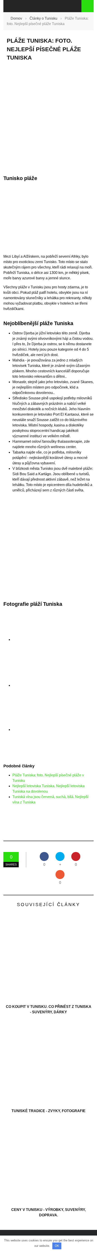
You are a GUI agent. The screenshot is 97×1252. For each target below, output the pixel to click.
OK (57, 1245)
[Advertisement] (48, 118)
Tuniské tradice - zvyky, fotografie (48, 1111)
